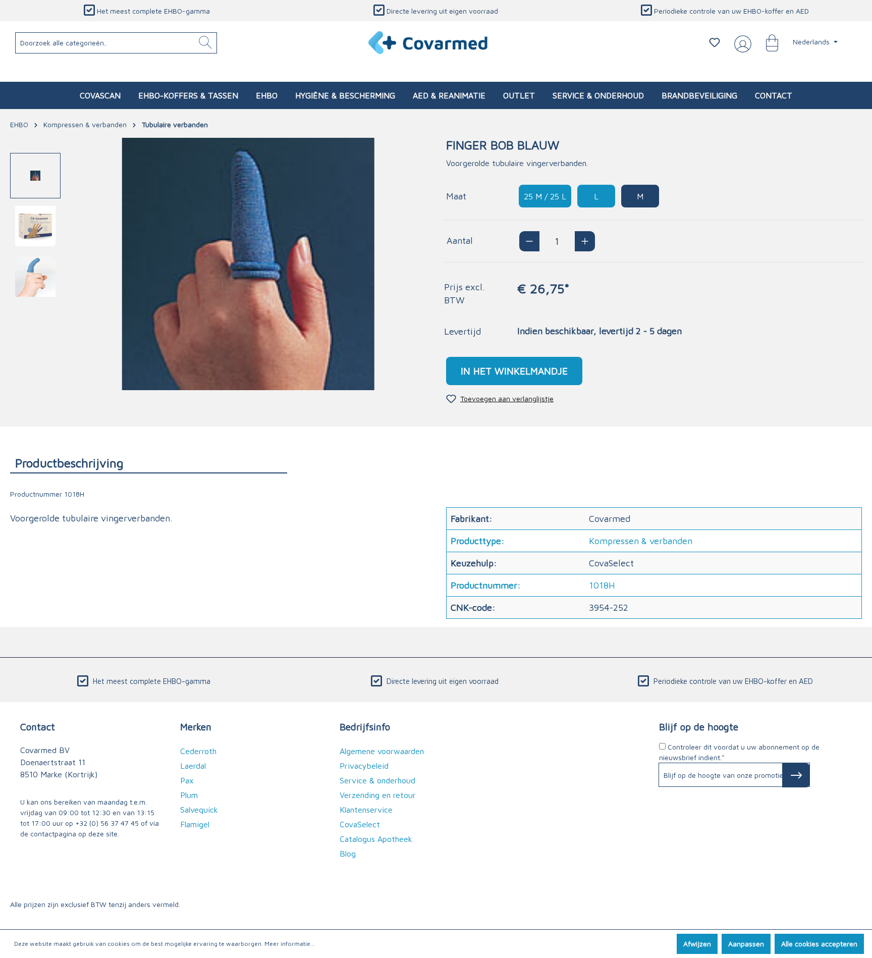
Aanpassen (746, 943)
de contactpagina (48, 833)
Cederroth (198, 751)
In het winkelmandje (514, 371)
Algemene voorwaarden (382, 751)
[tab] (148, 462)
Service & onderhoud (377, 780)
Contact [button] (37, 726)
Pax (187, 780)
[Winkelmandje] (767, 42)
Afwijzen (697, 943)
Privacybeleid (364, 765)
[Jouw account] (740, 43)
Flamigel (194, 824)
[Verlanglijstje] (714, 42)
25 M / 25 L (545, 196)
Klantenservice (366, 809)
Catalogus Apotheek (376, 838)
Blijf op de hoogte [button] (698, 726)
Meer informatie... (289, 943)
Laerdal (193, 765)
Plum (189, 795)
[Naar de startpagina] (428, 42)
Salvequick (199, 809)
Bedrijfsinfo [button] (365, 726)
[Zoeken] (205, 43)
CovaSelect (360, 824)
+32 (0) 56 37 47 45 (107, 823)
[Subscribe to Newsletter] (796, 775)
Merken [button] (195, 726)
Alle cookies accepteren (819, 943)
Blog (348, 853)
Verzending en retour (378, 795)
